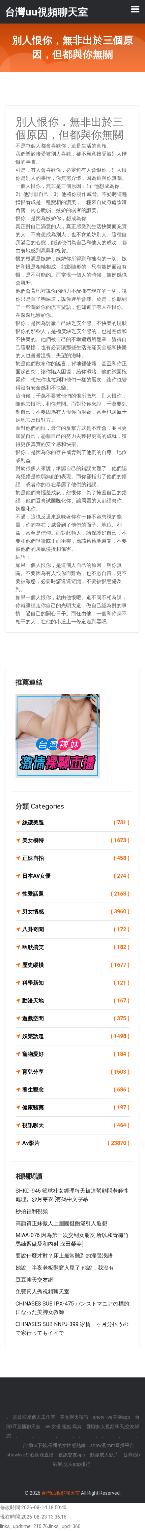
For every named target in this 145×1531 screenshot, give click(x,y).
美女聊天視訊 (74, 1417)
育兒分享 (75, 1072)
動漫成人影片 (104, 1454)
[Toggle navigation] (135, 9)
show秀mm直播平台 (112, 1445)
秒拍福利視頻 (32, 1211)
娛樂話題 (75, 1036)
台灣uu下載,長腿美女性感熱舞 (54, 1445)
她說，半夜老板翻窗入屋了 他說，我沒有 (65, 1268)
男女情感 (75, 911)
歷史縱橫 (75, 965)
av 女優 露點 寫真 (63, 1426)
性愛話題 (75, 894)
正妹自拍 (75, 858)
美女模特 (75, 840)
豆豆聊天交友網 (34, 1280)
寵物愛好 (75, 1054)
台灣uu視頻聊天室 (60, 1493)
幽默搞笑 (75, 947)
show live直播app (111, 1417)
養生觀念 (75, 1089)
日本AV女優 (75, 876)
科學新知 (75, 983)
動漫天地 (75, 1000)
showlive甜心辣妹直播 (30, 1454)
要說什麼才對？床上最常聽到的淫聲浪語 (64, 1255)
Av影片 (75, 1143)
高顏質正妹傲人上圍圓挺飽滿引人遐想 (61, 1223)
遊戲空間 (75, 1018)
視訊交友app (71, 1454)
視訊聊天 (75, 1125)
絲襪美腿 (75, 822)
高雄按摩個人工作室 (34, 1417)
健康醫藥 (75, 1107)
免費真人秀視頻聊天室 (42, 1291)
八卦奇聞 (75, 929)
